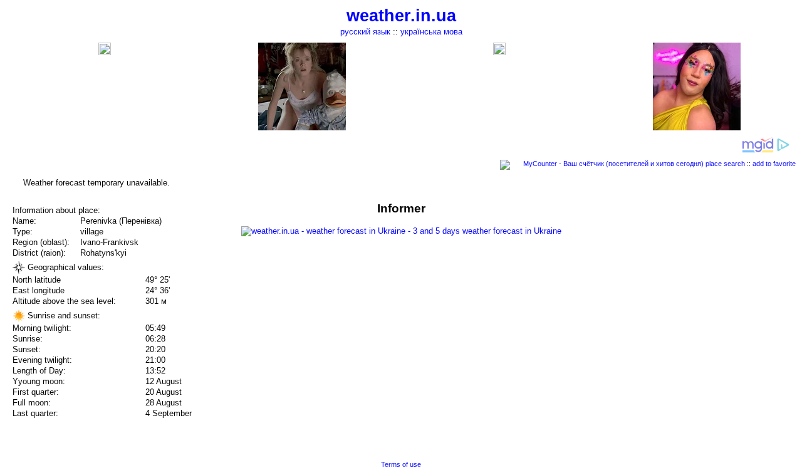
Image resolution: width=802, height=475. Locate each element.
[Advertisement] (675, 289)
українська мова (431, 31)
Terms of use (401, 464)
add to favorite (774, 163)
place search (725, 163)
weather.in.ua (401, 15)
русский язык (365, 31)
